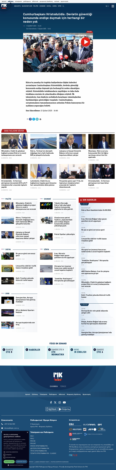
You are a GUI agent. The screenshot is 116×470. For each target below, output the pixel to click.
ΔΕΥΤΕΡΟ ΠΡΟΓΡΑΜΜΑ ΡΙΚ (39, 448)
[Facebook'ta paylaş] (30, 119)
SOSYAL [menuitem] (49, 6)
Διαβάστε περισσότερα (17, 448)
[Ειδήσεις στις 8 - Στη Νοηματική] (57, 352)
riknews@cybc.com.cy (11, 428)
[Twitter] (55, 402)
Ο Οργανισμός (35, 424)
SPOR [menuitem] (59, 6)
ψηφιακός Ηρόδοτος (46, 1)
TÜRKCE (63, 386)
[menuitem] (63, 6)
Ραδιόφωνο (53, 394)
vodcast (56, 1)
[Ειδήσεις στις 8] (12, 352)
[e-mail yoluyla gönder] (37, 119)
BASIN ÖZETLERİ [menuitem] (27, 6)
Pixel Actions (78, 467)
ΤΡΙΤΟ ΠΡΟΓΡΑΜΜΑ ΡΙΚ (38, 451)
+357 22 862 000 (9, 424)
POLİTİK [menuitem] (35, 6)
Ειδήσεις (35, 394)
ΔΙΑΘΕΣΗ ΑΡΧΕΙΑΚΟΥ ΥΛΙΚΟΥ (42, 462)
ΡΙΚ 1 (32, 436)
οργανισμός (64, 1)
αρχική (4, 1)
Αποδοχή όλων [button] (9, 461)
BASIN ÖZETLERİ (85, 208)
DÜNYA (46, 249)
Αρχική (27, 394)
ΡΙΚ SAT (33, 443)
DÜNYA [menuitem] (55, 6)
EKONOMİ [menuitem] (42, 6)
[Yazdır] (40, 119)
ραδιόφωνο (27, 1)
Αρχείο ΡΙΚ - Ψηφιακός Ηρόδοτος (41, 426)
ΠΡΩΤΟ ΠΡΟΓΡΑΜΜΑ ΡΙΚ (39, 446)
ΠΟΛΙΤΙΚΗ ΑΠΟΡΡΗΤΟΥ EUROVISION (60, 462)
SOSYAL (8, 249)
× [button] (27, 432)
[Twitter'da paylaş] (33, 119)
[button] (4, 452)
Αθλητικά (62, 394)
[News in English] (80, 352)
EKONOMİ (47, 199)
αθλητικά (35, 1)
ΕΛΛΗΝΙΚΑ (54, 386)
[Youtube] (64, 402)
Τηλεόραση (43, 394)
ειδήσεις (11, 1)
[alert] (15, 449)
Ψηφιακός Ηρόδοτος (74, 394)
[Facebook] (51, 402)
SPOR (7, 294)
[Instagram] (60, 402)
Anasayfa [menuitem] (17, 6)
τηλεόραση (18, 1)
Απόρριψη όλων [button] (21, 461)
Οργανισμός (87, 394)
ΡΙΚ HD (32, 441)
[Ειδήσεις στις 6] (103, 352)
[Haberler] (35, 352)
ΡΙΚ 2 (32, 438)
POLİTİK (89, 32)
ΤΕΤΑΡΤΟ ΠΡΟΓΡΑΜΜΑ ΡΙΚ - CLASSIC (43, 453)
